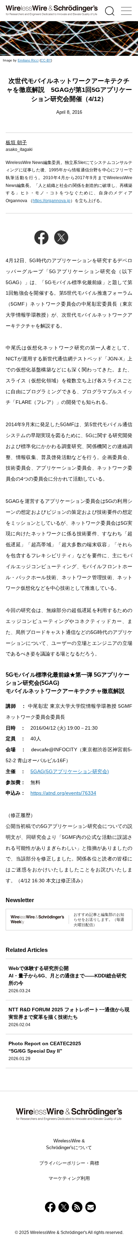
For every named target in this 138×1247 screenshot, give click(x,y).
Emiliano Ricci (28, 60)
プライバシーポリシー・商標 (69, 1163)
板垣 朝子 (16, 142)
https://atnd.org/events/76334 (63, 793)
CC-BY (46, 60)
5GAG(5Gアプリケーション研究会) (69, 771)
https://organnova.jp (51, 200)
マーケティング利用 (69, 1178)
